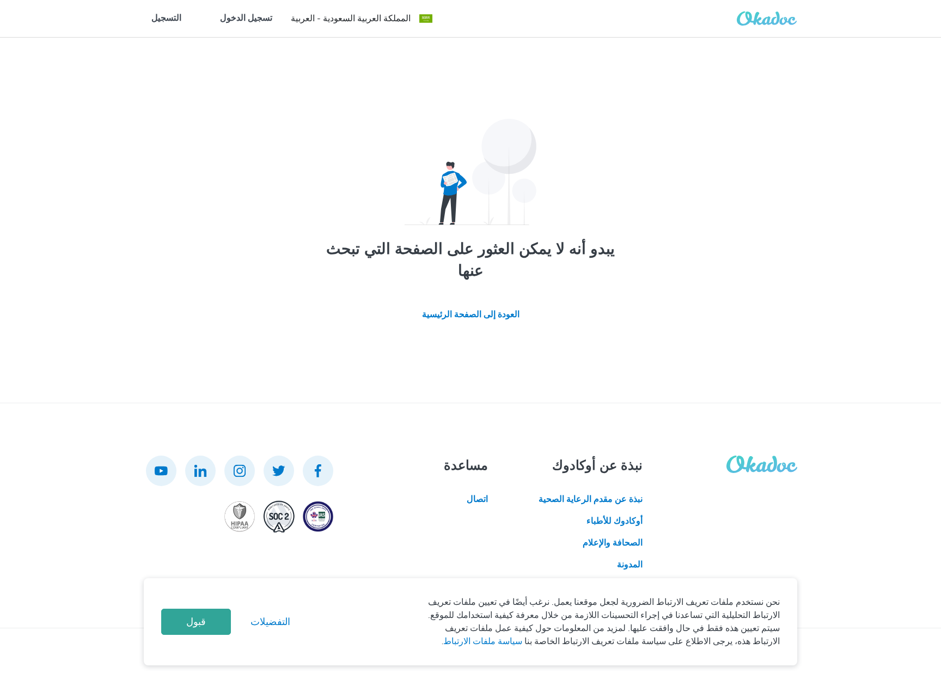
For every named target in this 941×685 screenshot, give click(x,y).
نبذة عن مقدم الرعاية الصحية (591, 499)
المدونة (630, 565)
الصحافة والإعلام (613, 543)
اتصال (477, 499)
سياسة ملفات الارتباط (482, 641)
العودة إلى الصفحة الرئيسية (471, 314)
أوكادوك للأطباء (614, 521)
